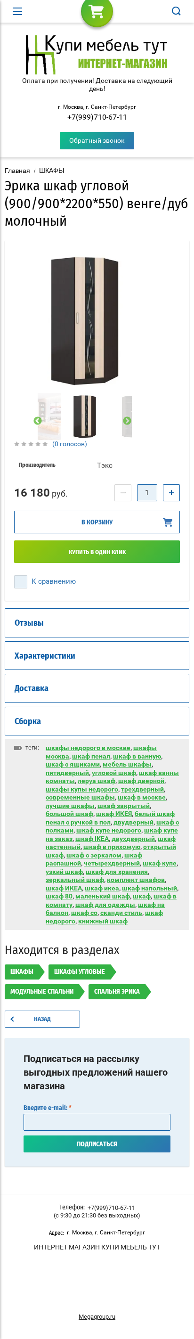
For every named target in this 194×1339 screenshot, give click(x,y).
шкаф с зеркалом (93, 855)
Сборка (28, 722)
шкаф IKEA (92, 838)
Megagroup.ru (97, 1316)
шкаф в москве (142, 797)
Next (127, 421)
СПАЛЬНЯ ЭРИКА (117, 991)
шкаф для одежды (105, 904)
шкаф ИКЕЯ (114, 813)
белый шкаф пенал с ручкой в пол (110, 818)
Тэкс (105, 465)
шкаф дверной (141, 780)
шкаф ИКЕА (64, 888)
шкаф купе (160, 863)
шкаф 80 (59, 896)
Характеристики (45, 656)
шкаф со (84, 912)
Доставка (31, 689)
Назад (42, 1019)
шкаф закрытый (123, 805)
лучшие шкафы (70, 805)
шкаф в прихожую (111, 846)
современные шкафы (80, 797)
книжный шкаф (103, 921)
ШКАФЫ (51, 170)
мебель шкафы (127, 764)
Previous (37, 421)
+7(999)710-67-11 (97, 117)
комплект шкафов (136, 879)
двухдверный (133, 838)
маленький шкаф (102, 896)
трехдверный (142, 789)
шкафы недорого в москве (88, 747)
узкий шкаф (64, 871)
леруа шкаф (96, 780)
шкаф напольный (149, 888)
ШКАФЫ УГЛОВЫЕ (79, 972)
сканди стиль (121, 912)
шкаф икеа (102, 888)
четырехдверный (112, 863)
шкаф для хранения (117, 871)
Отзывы (29, 623)
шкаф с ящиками (73, 764)
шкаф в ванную (137, 756)
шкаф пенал (91, 756)
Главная (17, 170)
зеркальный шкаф (75, 879)
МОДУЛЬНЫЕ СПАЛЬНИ (41, 991)
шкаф (142, 896)
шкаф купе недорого (108, 830)
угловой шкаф (114, 772)
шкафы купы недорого (82, 789)
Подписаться (97, 1144)
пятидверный (67, 772)
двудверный (133, 822)
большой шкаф (69, 813)
